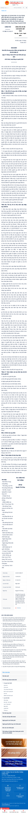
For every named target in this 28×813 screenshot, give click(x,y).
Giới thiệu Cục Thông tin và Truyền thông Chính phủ (8, 789)
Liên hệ (7, 795)
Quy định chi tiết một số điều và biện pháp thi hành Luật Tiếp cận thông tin (14, 641)
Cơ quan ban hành (8, 683)
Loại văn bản (6, 698)
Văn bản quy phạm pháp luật (9, 679)
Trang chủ (3, 10)
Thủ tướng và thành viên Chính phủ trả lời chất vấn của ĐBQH (13, 732)
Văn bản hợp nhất (6, 713)
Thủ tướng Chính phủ (8, 689)
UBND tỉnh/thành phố (8, 695)
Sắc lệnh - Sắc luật (7, 702)
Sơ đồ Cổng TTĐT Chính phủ (20, 796)
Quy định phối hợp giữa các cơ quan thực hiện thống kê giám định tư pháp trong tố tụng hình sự (14, 650)
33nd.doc (19, 608)
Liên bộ (5, 693)
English (14, 4)
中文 (17, 4)
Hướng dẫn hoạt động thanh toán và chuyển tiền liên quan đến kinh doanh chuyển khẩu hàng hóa (14, 629)
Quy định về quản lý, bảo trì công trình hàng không (14, 666)
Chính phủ (6, 687)
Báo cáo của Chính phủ (8, 727)
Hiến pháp (6, 700)
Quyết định (6, 708)
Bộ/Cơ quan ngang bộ (8, 691)
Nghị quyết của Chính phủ (8, 720)
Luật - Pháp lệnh (7, 704)
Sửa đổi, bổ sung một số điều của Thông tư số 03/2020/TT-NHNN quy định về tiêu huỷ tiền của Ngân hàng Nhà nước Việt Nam (13, 646)
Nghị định (6, 706)
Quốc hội (5, 685)
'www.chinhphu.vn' (6, 804)
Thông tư (6, 710)
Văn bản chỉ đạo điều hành (9, 716)
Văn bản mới (5, 676)
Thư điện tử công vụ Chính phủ (20, 788)
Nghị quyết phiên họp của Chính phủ (11, 724)
